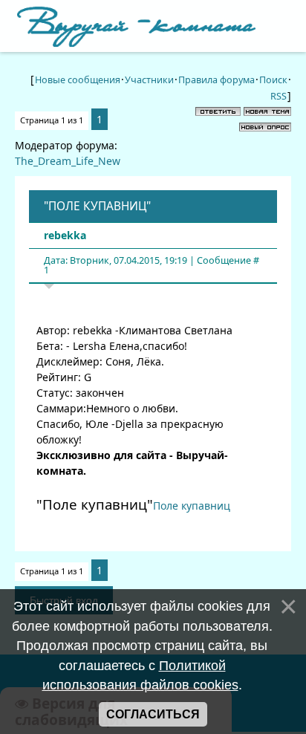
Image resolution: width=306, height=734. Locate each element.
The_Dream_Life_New (67, 161)
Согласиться (153, 714)
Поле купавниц (191, 505)
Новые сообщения (77, 80)
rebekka (65, 235)
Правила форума (216, 80)
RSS (278, 96)
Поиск (273, 80)
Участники (149, 80)
